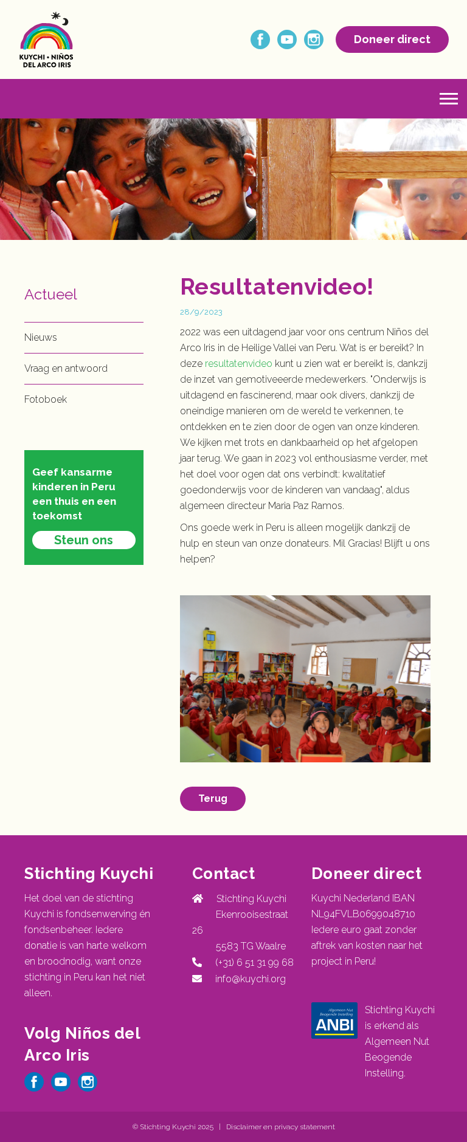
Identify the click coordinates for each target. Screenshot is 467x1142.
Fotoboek (45, 399)
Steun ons (83, 540)
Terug (212, 798)
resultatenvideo (238, 363)
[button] (449, 99)
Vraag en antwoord (66, 368)
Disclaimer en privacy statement (280, 1127)
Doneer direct (392, 39)
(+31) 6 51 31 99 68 (252, 962)
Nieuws (40, 337)
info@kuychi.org (250, 979)
